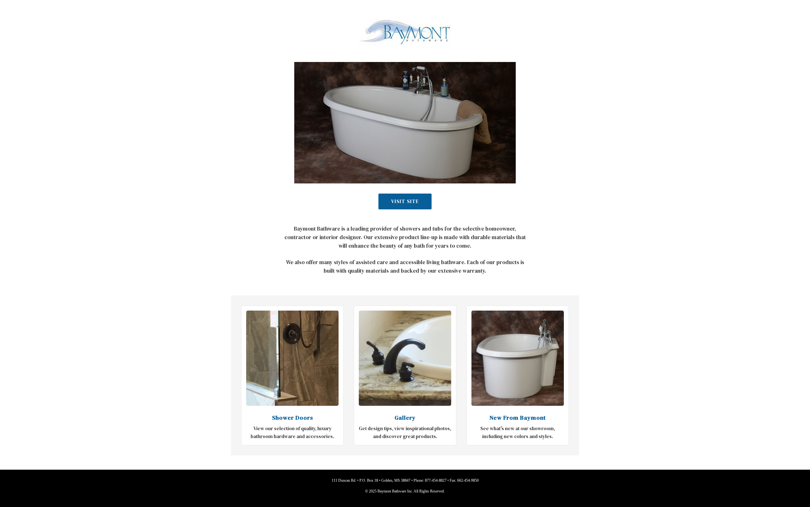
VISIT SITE (405, 201)
